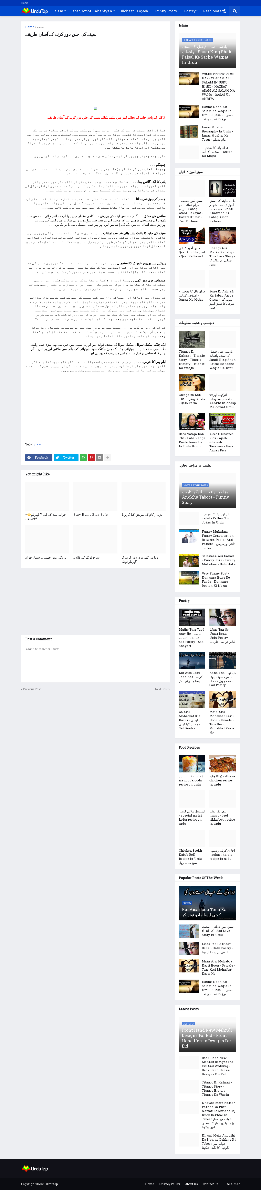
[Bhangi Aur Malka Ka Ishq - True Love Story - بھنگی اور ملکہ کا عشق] (222, 235)
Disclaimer (231, 1184)
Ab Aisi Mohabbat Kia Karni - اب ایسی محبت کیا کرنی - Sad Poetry (190, 720)
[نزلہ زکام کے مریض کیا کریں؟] (144, 496)
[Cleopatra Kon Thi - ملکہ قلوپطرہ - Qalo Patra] (192, 382)
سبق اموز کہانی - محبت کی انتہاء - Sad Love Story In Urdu (218, 930)
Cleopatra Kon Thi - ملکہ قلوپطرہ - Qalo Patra (192, 399)
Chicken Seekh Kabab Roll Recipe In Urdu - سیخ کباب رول (191, 856)
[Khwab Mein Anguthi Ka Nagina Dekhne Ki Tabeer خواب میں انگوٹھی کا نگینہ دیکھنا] (189, 1140)
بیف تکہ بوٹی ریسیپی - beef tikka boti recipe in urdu (222, 817)
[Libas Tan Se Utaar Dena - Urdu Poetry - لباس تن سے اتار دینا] (222, 617)
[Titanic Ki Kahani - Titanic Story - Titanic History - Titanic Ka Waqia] (192, 339)
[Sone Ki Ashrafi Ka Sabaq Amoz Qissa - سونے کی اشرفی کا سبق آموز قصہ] (222, 279)
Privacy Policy (169, 1184)
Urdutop (52, 1184)
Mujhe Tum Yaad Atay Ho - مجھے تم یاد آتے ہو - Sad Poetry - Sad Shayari (191, 637)
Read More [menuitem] (212, 11)
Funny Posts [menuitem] (166, 11)
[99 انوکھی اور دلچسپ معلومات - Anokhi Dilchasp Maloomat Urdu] (222, 382)
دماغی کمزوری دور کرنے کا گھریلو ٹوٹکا (140, 559)
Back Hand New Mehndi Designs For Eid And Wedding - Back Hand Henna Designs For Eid (217, 1066)
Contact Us (210, 1184)
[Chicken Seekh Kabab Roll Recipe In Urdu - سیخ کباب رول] (192, 838)
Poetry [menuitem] (190, 11)
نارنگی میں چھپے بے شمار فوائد (45, 557)
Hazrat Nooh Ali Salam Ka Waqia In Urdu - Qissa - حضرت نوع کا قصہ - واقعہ (217, 113)
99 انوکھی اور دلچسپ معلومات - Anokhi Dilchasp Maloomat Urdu (222, 401)
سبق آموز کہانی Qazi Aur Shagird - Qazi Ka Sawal (192, 252)
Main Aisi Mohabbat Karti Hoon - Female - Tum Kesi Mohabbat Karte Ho (221, 722)
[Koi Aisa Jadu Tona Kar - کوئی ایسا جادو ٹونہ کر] (192, 660)
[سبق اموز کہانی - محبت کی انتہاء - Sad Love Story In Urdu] (189, 931)
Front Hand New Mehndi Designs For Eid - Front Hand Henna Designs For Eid (207, 1038)
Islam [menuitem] (58, 11)
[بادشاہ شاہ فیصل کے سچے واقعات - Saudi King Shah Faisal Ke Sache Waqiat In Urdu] (222, 339)
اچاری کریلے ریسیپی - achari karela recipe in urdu (222, 854)
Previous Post (32, 689)
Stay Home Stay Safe (90, 514)
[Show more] (107, 457)
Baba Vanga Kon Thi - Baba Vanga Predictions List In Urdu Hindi (192, 440)
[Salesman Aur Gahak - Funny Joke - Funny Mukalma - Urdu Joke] (189, 560)
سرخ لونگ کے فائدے (86, 557)
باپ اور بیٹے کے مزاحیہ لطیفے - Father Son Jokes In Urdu (216, 518)
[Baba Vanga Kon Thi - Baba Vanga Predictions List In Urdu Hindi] (192, 421)
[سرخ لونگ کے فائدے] (95, 539)
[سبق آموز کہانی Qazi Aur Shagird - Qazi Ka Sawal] (192, 235)
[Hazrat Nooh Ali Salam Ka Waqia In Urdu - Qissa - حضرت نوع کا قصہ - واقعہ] (189, 111)
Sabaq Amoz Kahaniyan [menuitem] (91, 11)
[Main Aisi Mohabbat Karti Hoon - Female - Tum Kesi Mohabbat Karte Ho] (222, 699)
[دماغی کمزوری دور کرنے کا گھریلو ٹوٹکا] (144, 539)
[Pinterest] (91, 457)
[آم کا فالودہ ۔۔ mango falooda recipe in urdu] (192, 763)
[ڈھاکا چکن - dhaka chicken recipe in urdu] (222, 763)
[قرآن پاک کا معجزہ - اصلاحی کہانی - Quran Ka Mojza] (189, 152)
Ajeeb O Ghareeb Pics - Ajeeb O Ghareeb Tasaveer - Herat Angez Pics (221, 442)
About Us (191, 1184)
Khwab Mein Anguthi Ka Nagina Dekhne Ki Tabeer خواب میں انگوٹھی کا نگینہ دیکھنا (219, 1141)
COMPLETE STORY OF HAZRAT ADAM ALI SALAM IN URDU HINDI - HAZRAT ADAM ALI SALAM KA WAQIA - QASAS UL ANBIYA (218, 86)
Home (24, 2)
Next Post (161, 689)
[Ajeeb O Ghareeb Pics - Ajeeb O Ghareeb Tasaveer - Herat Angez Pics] (222, 421)
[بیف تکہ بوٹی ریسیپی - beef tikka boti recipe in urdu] (222, 799)
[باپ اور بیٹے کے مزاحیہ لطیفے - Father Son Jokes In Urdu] (189, 518)
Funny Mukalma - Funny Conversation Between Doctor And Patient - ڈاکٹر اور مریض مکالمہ (219, 539)
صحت (40, 27)
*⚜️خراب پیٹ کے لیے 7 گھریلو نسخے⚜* (45, 516)
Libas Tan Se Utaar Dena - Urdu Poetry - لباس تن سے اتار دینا (222, 635)
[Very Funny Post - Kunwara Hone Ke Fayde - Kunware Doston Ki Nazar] (189, 577)
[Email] (99, 457)
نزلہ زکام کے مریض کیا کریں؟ (142, 514)
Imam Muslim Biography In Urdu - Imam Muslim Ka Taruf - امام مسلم (217, 133)
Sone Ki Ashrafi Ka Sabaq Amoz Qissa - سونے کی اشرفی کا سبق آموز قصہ (222, 299)
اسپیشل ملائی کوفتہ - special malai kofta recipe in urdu (192, 817)
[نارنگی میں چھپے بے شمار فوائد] (47, 539)
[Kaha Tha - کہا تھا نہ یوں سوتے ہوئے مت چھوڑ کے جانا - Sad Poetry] (222, 660)
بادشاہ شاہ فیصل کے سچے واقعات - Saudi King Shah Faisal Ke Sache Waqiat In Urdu (206, 54)
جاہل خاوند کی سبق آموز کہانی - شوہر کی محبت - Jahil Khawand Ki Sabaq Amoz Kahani (222, 211)
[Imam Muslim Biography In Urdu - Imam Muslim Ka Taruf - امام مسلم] (189, 131)
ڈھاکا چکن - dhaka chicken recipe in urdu (222, 780)
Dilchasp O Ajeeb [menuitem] (133, 11)
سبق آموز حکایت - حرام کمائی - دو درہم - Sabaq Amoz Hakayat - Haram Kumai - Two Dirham (191, 211)
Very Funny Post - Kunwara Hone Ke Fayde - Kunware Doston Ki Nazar (216, 579)
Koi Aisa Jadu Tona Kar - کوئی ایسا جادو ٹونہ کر (190, 677)
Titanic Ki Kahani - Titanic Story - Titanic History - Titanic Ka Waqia (192, 359)
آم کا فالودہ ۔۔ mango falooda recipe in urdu (191, 780)
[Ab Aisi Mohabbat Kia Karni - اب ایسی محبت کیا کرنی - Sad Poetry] (192, 699)
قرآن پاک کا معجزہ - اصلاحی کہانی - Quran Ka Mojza (217, 152)
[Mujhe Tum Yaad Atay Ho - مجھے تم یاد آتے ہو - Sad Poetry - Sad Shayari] (192, 617)
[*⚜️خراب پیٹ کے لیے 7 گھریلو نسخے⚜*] (47, 496)
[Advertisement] (95, 73)
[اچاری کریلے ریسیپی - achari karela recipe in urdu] (222, 838)
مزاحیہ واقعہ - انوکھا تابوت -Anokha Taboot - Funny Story (206, 497)
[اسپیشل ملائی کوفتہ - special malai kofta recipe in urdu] (192, 799)
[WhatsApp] (83, 457)
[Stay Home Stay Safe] (95, 496)
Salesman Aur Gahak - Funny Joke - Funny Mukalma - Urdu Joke (219, 560)
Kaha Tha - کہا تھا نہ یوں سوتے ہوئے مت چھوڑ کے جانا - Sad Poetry (222, 679)
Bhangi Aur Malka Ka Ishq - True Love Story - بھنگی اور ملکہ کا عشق (222, 256)
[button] (224, 11)
